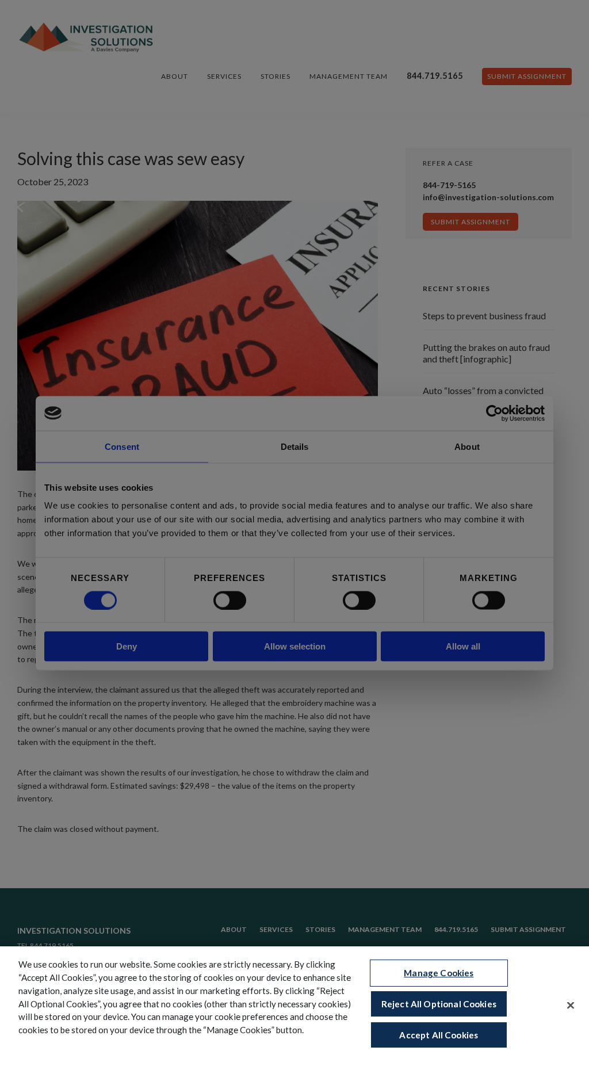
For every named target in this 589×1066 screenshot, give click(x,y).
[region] (294, 1006)
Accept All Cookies (438, 1035)
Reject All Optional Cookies (438, 1004)
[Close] (570, 1005)
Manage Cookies (438, 973)
